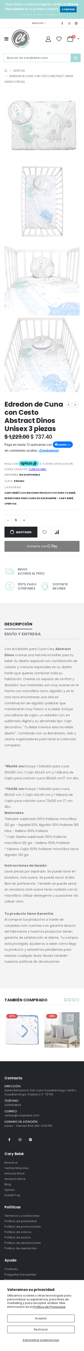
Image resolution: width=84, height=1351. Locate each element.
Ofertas (19, 70)
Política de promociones (22, 1226)
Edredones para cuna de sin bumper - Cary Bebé (38, 498)
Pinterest (30, 1139)
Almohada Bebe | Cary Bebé (60, 1025)
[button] (66, 999)
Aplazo (9, 1190)
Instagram (19, 1139)
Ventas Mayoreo (16, 1168)
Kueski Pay (12, 1195)
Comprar (68, 9)
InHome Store (14, 1173)
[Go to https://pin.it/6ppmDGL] (76, 23)
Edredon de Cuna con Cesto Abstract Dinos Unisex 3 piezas (33, 416)
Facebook (9, 1139)
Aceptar (41, 1318)
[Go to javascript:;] (44, 532)
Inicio (6, 70)
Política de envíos (17, 1237)
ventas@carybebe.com (21, 1115)
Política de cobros (17, 1232)
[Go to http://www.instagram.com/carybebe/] (69, 23)
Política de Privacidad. (49, 1307)
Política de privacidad (20, 1221)
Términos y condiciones (21, 1216)
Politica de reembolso (20, 1248)
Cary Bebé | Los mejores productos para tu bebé (39, 493)
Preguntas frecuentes (20, 1274)
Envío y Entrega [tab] (22, 634)
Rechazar (41, 1329)
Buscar (76, 58)
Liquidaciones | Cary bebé (20, 1025)
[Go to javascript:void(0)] (6, 39)
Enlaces (37, 23)
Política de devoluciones (22, 1243)
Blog (7, 1184)
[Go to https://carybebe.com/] (21, 39)
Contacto (11, 1269)
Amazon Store (15, 1179)
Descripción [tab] (18, 624)
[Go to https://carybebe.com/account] (48, 39)
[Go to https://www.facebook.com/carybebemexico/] (62, 23)
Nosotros (11, 1162)
